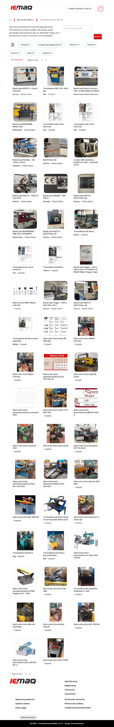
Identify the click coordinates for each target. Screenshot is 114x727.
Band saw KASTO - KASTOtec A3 (83, 197)
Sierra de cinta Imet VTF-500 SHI (56, 411)
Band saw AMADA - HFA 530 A (54, 197)
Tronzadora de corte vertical (53, 125)
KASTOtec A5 (49, 160)
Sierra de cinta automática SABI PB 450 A (86, 412)
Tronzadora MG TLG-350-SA (56, 89)
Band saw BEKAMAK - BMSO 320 (23, 125)
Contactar (70, 689)
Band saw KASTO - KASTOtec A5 (83, 304)
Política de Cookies (74, 703)
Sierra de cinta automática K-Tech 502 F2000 (86, 555)
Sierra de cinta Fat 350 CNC (54, 589)
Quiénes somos (22, 703)
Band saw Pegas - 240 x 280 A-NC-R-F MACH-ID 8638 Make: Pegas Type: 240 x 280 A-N (86, 271)
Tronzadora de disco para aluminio (25, 339)
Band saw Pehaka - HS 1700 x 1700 (24, 161)
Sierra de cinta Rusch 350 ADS (87, 482)
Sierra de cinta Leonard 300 (24, 447)
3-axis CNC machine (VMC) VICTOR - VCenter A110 (86, 162)
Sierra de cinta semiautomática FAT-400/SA (54, 484)
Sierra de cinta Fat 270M (55, 660)
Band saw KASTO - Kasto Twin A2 (25, 89)
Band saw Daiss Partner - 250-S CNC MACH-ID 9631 (87, 89)
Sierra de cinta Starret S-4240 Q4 (87, 518)
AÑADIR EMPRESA (28, 717)
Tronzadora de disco (84, 231)
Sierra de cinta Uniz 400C (56, 445)
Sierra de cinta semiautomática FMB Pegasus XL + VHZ (23, 591)
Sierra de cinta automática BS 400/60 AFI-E (24, 662)
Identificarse (71, 681)
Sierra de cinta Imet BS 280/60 (54, 339)
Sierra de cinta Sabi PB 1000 (85, 375)
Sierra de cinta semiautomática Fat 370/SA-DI (53, 376)
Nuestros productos (25, 699)
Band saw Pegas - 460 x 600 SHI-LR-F (55, 304)
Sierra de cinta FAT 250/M (86, 624)
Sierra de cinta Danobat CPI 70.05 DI (86, 447)
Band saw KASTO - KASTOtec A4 (52, 232)
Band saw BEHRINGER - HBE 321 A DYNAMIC (24, 232)
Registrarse (70, 685)
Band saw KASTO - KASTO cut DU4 (25, 197)
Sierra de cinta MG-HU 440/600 (24, 625)
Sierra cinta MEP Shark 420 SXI (24, 304)
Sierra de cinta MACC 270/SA (84, 339)
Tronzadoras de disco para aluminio (54, 554)
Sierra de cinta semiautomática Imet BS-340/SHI (24, 484)
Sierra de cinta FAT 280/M (26, 517)
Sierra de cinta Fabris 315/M (53, 625)
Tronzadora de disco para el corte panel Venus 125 (55, 518)
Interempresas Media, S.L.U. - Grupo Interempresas (61, 723)
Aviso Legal (20, 707)
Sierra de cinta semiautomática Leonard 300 (25, 412)
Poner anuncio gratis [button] (79, 8)
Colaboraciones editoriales (78, 707)
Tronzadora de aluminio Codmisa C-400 (85, 589)
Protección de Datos (75, 699)
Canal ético (70, 694)
